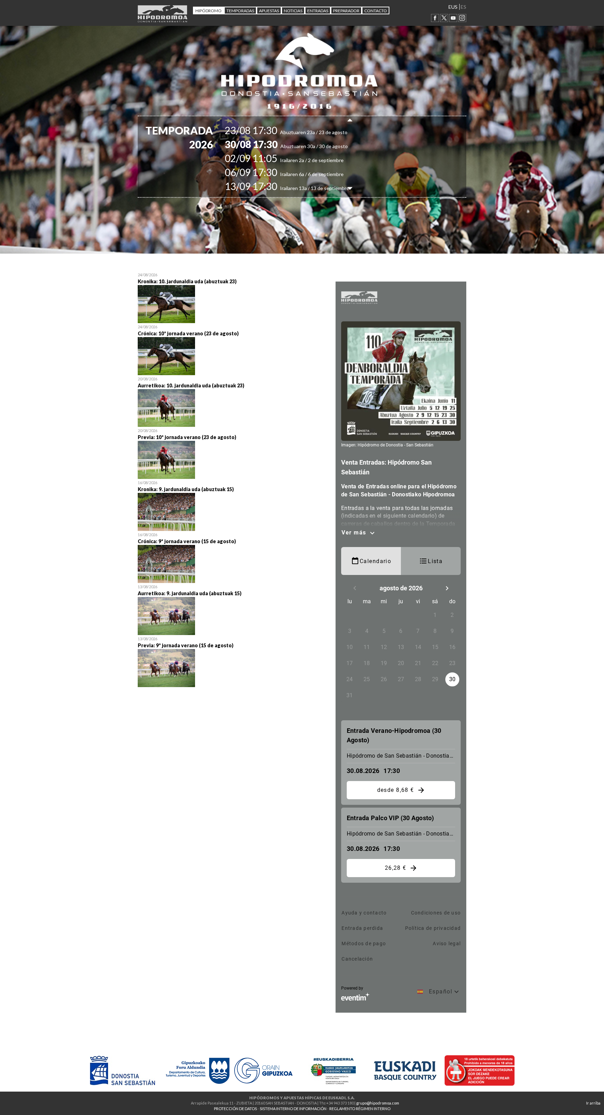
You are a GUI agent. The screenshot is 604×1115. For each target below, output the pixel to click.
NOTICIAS (293, 10)
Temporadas (240, 10)
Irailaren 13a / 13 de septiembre (299, 188)
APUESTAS (269, 10)
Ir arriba (593, 1103)
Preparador (346, 10)
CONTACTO (375, 10)
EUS (453, 7)
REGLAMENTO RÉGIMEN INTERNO (359, 1108)
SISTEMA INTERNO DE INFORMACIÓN (293, 1108)
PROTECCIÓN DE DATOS (235, 1108)
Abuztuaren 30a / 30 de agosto (298, 146)
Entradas (317, 10)
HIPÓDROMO (208, 10)
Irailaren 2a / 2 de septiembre (296, 160)
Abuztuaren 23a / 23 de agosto (298, 132)
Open (231, 297)
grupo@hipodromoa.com (377, 1103)
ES (463, 7)
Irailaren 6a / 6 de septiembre (296, 174)
